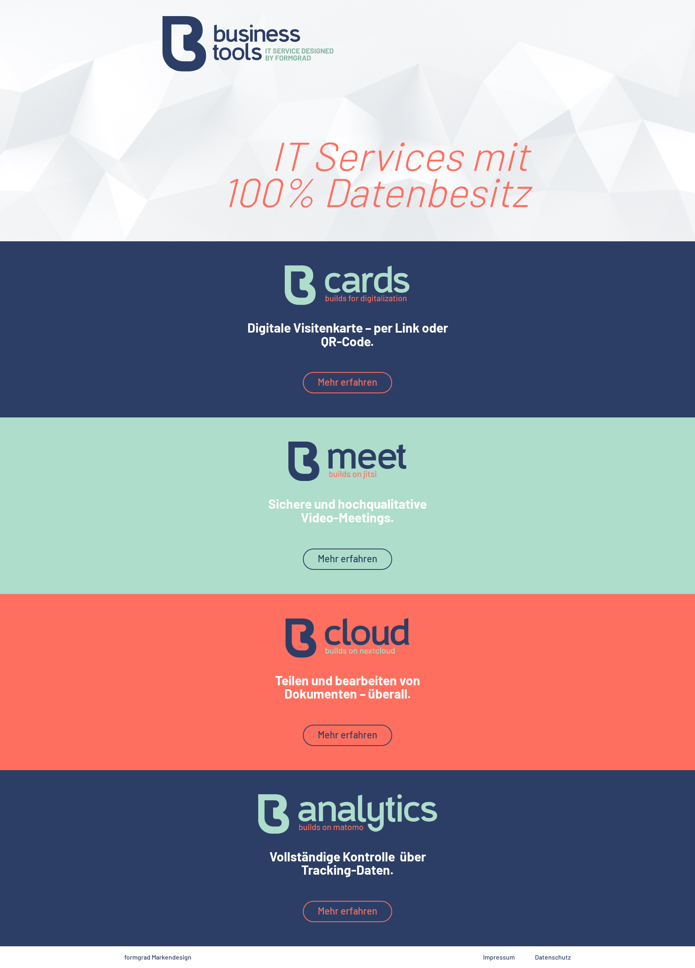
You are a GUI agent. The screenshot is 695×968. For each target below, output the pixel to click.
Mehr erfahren (347, 382)
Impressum (499, 957)
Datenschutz (553, 957)
